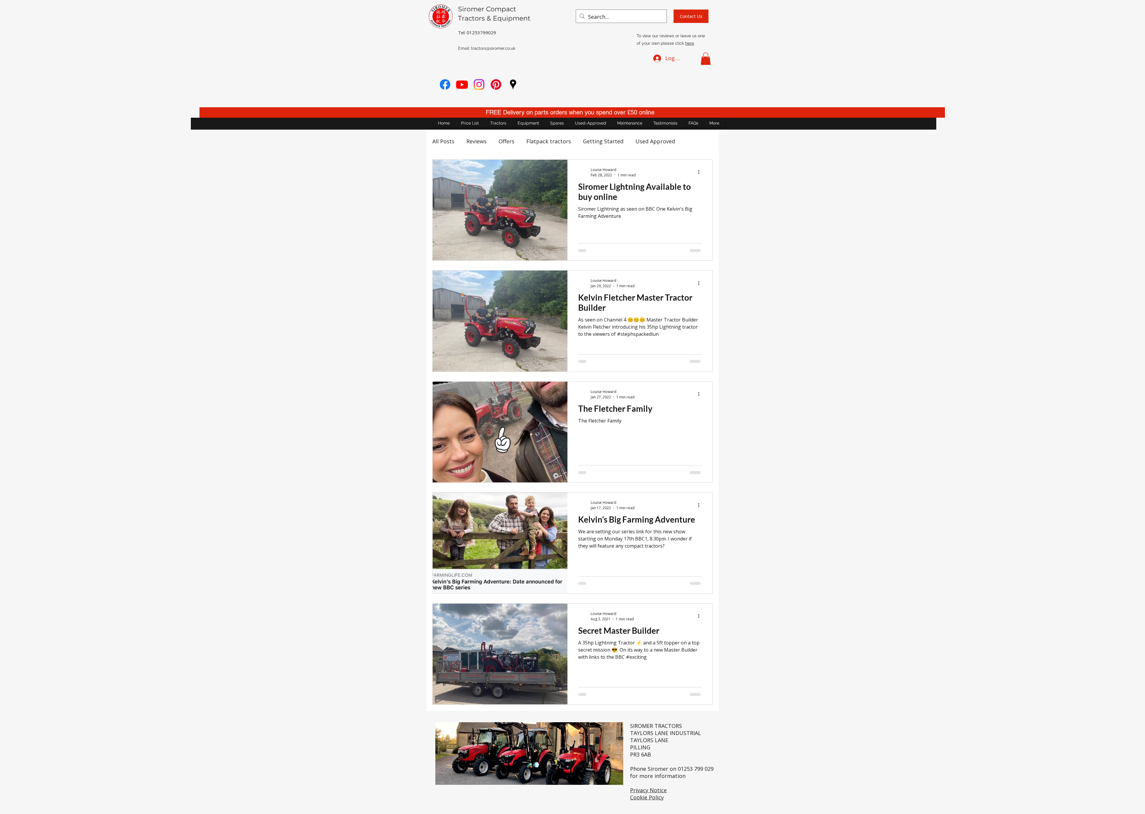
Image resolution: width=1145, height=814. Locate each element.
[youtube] (462, 84)
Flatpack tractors (548, 141)
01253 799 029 (696, 768)
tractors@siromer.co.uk (493, 48)
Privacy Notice (648, 790)
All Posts (443, 141)
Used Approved (655, 141)
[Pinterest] (496, 84)
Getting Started (603, 141)
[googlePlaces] (513, 84)
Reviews (476, 141)
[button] (705, 58)
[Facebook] (445, 84)
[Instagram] (479, 84)
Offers (506, 141)
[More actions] (700, 172)
